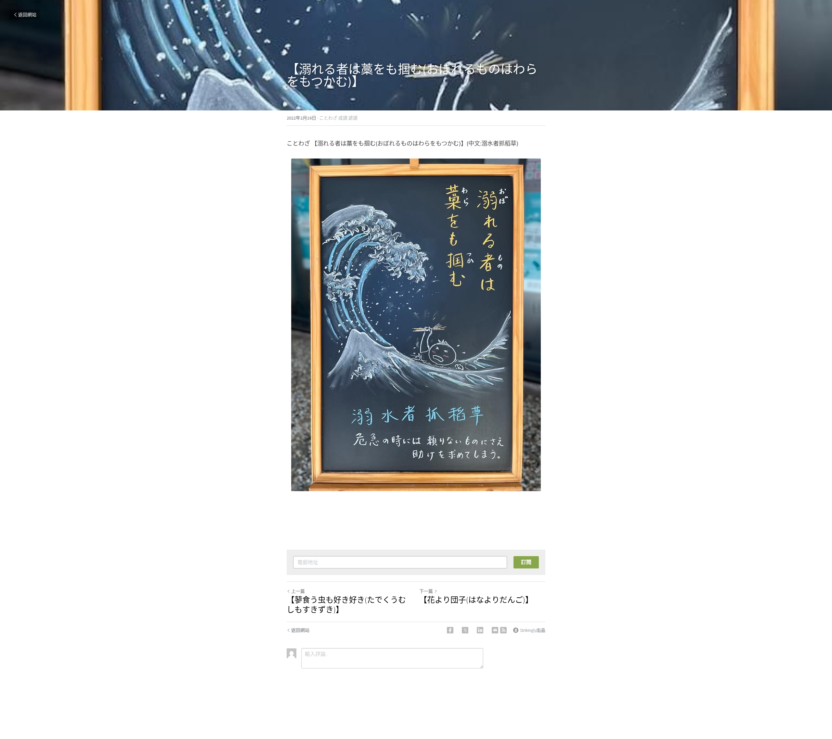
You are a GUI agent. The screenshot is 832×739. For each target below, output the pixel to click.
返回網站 (27, 15)
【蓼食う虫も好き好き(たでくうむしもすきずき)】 (346, 605)
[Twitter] (465, 630)
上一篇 (298, 591)
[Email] (495, 630)
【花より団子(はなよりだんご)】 (476, 600)
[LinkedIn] (480, 630)
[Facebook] (450, 630)
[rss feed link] (503, 630)
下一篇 (426, 591)
